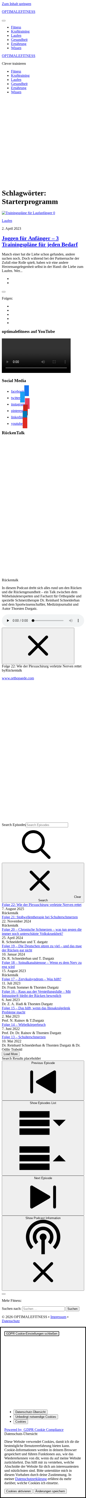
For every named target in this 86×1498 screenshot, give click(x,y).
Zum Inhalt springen (16, 4)
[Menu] (4, 20)
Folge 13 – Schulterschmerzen (24, 1037)
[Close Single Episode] (38, 646)
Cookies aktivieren (18, 1491)
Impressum (58, 1317)
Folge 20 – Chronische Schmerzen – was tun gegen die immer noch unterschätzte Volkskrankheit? (42, 932)
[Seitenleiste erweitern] (4, 291)
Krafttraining (20, 31)
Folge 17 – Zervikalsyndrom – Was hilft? (31, 979)
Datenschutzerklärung (31, 1479)
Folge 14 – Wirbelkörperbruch (24, 1025)
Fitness (16, 27)
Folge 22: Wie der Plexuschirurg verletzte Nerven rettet (41, 905)
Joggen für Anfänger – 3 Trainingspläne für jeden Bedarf (40, 241)
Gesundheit (19, 40)
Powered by (34, 1430)
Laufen (16, 35)
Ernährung (18, 44)
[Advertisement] (43, 141)
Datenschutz (11, 1321)
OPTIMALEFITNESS (18, 12)
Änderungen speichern (50, 1491)
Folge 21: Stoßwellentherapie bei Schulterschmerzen (40, 917)
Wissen (16, 48)
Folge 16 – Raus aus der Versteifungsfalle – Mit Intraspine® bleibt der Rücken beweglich (36, 994)
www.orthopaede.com (18, 678)
